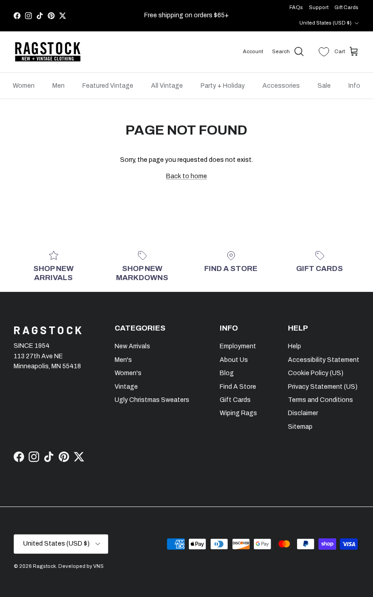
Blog (227, 373)
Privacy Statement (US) (323, 386)
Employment (238, 346)
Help (294, 346)
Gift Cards (346, 7)
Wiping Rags (238, 413)
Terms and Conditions (320, 399)
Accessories (281, 85)
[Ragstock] (48, 51)
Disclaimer (303, 413)
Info (354, 85)
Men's (123, 359)
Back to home (186, 176)
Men (58, 85)
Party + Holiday (223, 85)
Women (24, 85)
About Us (234, 359)
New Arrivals (132, 346)
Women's (128, 373)
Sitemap (300, 426)
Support (318, 7)
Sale (324, 85)
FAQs (296, 7)
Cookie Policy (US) (315, 373)
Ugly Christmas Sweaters (152, 399)
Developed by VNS (81, 566)
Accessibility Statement (323, 359)
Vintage (126, 386)
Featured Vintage (107, 85)
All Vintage (167, 85)
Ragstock (44, 566)
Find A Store (238, 386)
